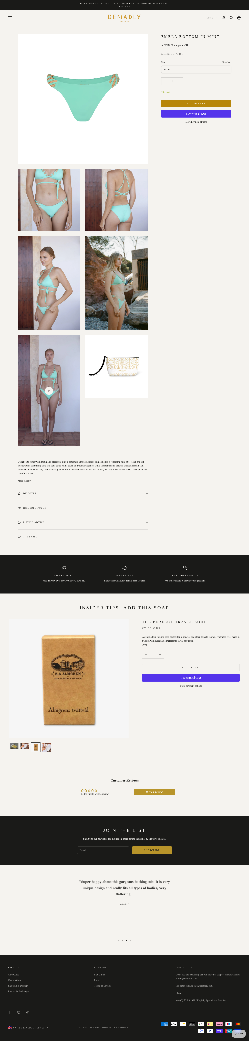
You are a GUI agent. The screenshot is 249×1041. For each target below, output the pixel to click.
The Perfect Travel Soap (174, 622)
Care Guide (13, 974)
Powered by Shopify (115, 1027)
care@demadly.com (187, 978)
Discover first (211, 1026)
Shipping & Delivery (18, 986)
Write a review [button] (154, 791)
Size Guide (99, 974)
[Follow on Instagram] (18, 1012)
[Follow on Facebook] (10, 1012)
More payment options (196, 121)
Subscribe (152, 850)
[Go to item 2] (25, 746)
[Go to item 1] (14, 745)
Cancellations (14, 980)
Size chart (226, 62)
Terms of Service (102, 986)
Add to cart (196, 103)
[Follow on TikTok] (27, 1012)
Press (96, 980)
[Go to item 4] (46, 747)
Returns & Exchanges (18, 991)
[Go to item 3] (35, 747)
